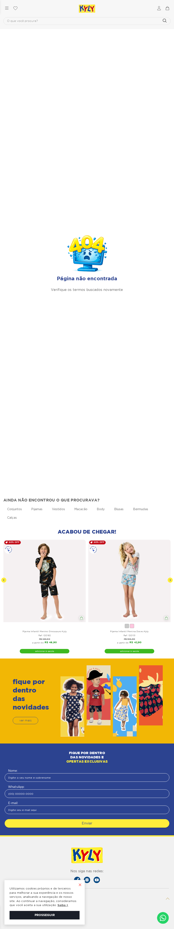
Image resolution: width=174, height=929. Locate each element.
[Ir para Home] (87, 855)
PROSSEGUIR (45, 915)
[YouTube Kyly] (97, 880)
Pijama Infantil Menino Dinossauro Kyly (44, 631)
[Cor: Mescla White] (127, 626)
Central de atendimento (23, 922)
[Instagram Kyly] (87, 880)
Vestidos (58, 509)
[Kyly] (87, 8)
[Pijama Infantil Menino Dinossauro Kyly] (44, 581)
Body (101, 509)
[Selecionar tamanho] (81, 618)
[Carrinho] (167, 8)
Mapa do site (14, 915)
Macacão (80, 509)
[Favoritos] (15, 8)
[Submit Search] (164, 21)
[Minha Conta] (159, 8)
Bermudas (140, 509)
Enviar (87, 823)
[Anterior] (3, 580)
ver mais (25, 720)
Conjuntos (14, 509)
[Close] (80, 885)
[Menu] (6, 8)
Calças (12, 517)
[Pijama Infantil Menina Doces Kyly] (129, 581)
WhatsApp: (16, 787)
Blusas (119, 509)
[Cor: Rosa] (132, 626)
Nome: (13, 770)
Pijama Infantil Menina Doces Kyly (129, 631)
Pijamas (36, 509)
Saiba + (63, 905)
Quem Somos (15, 909)
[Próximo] (170, 580)
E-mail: (13, 803)
